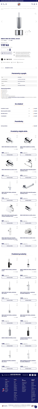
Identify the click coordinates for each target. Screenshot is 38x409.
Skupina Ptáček (6, 384)
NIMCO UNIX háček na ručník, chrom (9, 146)
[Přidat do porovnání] (17, 137)
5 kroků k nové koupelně (15, 384)
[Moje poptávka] (36, 4)
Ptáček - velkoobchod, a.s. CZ (33, 385)
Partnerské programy (24, 391)
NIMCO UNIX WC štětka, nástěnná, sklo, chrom (9, 193)
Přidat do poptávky (7, 53)
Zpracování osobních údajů (33, 399)
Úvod (2, 8)
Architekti (23, 385)
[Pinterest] (35, 375)
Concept (35, 340)
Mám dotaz (21, 62)
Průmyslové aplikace (24, 388)
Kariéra (6, 391)
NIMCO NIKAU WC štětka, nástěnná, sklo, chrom (27, 316)
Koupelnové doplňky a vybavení (16, 8)
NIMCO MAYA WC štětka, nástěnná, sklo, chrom (9, 316)
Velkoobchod (24, 382)
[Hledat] (32, 4)
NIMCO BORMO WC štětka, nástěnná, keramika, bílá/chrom (28, 361)
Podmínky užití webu (33, 393)
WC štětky (24, 8)
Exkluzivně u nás (15, 396)
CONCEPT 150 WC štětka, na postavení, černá (26, 338)
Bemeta (17, 340)
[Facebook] (30, 375)
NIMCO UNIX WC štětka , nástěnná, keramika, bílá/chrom (27, 293)
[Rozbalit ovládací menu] (36, 407)
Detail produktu (10, 154)
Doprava (15, 389)
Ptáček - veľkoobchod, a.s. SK (33, 388)
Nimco (5, 40)
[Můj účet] (34, 4)
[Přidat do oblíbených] (17, 136)
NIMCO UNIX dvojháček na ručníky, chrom (27, 147)
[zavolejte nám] (4, 4)
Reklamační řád (33, 397)
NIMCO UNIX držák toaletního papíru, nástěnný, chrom (28, 170)
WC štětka (19, 77)
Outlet (15, 394)
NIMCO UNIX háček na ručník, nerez (27, 237)
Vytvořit (35, 125)
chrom (19, 83)
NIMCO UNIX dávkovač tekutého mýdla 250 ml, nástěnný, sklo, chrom (9, 238)
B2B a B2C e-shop (6, 386)
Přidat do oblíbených (6, 62)
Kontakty (6, 390)
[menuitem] (19, 32)
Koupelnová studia (7, 382)
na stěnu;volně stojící (21, 79)
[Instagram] (33, 375)
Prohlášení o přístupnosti (33, 395)
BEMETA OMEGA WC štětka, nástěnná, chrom (28, 270)
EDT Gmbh (33, 390)
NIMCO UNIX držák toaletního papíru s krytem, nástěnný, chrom (9, 216)
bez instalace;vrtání (21, 81)
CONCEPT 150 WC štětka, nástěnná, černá (9, 270)
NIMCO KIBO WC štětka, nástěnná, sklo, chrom (9, 293)
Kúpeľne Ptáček (32, 383)
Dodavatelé (24, 389)
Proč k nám (15, 382)
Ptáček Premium (6, 389)
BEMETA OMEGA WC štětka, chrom (9, 337)
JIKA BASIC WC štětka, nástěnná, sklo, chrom (9, 361)
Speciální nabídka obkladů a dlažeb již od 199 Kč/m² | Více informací (12, 0)
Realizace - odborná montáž (15, 392)
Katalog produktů (7, 8)
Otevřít (35, 108)
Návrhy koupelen (15, 387)
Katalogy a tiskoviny (15, 398)
